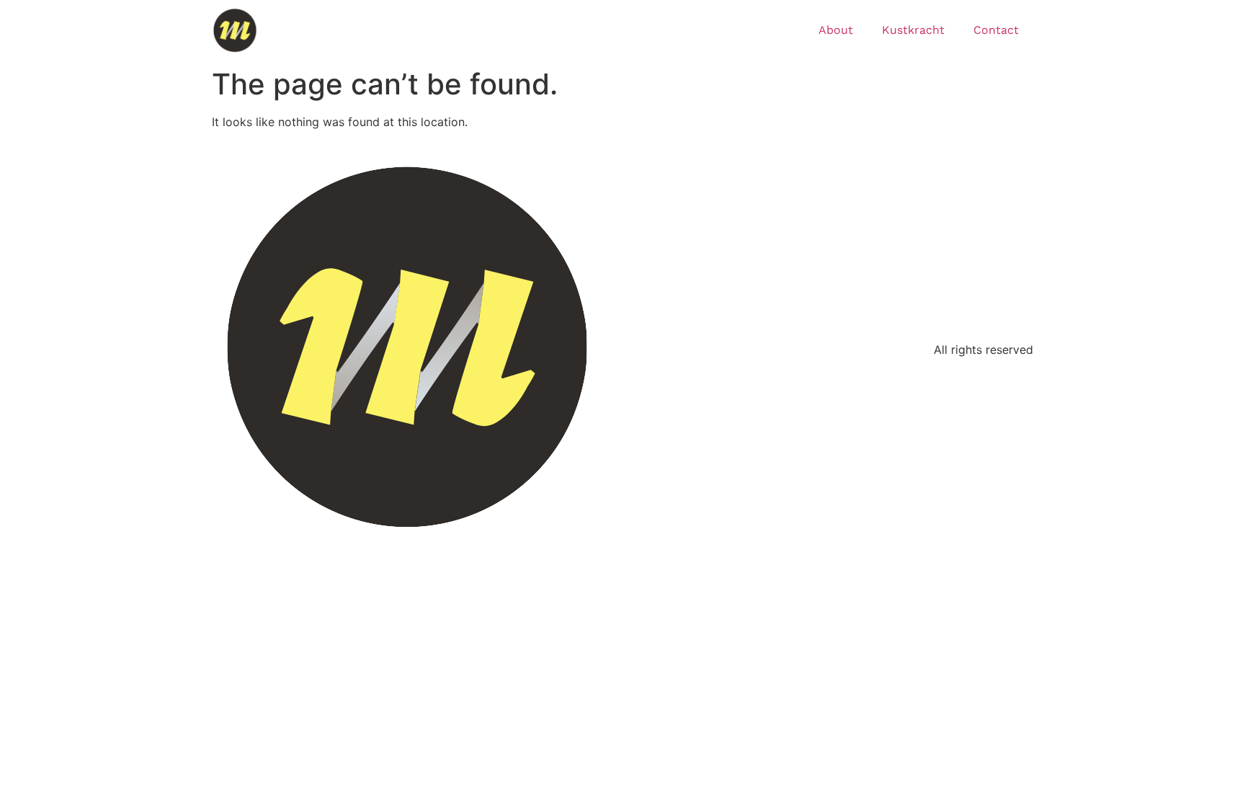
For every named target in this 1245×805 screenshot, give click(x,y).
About (835, 30)
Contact (996, 30)
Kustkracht (913, 30)
